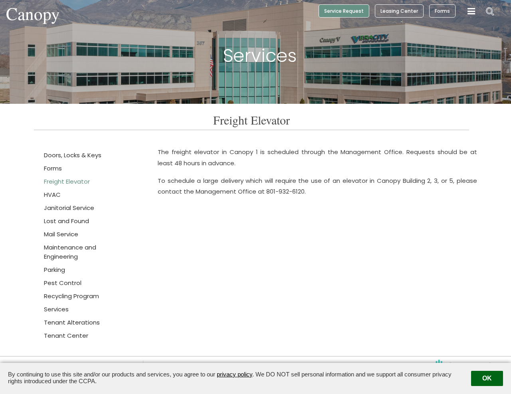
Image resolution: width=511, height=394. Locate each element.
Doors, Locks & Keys (72, 155)
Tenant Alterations (72, 322)
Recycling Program (71, 296)
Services (56, 309)
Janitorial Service (69, 208)
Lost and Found (66, 221)
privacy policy (234, 374)
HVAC (52, 194)
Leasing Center (399, 11)
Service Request (344, 11)
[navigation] (471, 11)
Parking (54, 269)
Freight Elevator (67, 181)
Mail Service (61, 234)
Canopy (33, 13)
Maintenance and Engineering (70, 252)
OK (487, 378)
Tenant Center (66, 335)
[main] (255, 229)
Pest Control (62, 283)
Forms (442, 11)
